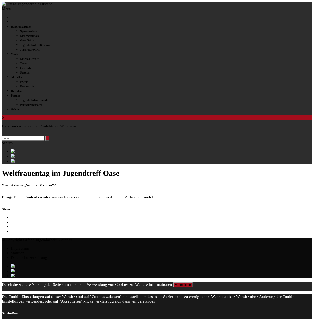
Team (23, 63)
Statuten (25, 72)
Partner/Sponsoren (31, 104)
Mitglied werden (29, 58)
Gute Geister (27, 40)
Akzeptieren (183, 284)
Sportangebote (28, 31)
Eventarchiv (27, 86)
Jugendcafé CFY (30, 49)
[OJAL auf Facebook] (161, 151)
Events (24, 81)
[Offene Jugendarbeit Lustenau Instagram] (161, 161)
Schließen (10, 313)
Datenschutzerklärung (29, 257)
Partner (15, 95)
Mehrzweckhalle (29, 35)
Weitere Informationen (153, 284)
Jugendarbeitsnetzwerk (34, 100)
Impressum (20, 248)
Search (7, 143)
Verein (15, 54)
